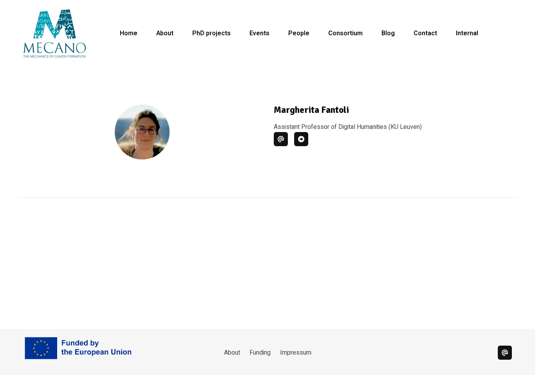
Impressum (295, 352)
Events (259, 33)
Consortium (345, 33)
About (165, 33)
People (298, 33)
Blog (388, 33)
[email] (505, 353)
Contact (425, 33)
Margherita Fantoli (311, 110)
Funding (260, 352)
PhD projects (211, 33)
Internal (467, 33)
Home (128, 33)
